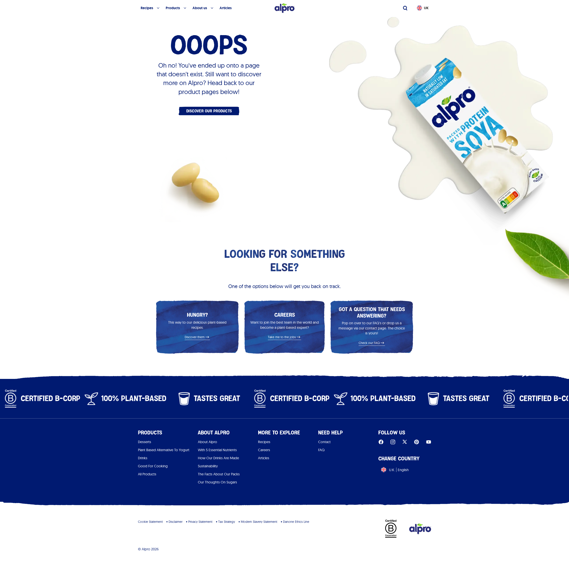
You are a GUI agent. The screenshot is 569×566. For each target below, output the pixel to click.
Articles (263, 458)
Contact (324, 442)
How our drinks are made (218, 458)
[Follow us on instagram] (393, 441)
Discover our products (209, 111)
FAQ (321, 450)
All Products (147, 474)
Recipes (264, 442)
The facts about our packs (219, 474)
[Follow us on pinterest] (416, 441)
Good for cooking (153, 466)
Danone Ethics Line (296, 522)
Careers (264, 450)
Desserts (144, 442)
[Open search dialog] (405, 8)
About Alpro (207, 442)
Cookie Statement (150, 522)
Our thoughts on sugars (217, 482)
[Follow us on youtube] (428, 441)
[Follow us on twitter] (404, 441)
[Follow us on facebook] (381, 441)
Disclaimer (175, 522)
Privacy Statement (200, 522)
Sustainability (208, 466)
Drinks (142, 458)
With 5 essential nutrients (217, 450)
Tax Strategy (226, 522)
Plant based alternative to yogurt (163, 450)
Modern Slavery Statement (259, 522)
